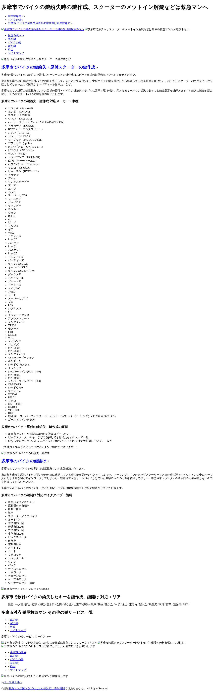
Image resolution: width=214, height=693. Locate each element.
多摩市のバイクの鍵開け (23, 461)
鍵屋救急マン (16, 35)
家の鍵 (12, 46)
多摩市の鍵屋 (18, 652)
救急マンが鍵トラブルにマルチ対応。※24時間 (37, 688)
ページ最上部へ (12, 682)
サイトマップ (16, 53)
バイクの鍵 (14, 42)
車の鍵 (12, 39)
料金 (10, 49)
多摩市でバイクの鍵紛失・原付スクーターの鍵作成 (48, 67)
